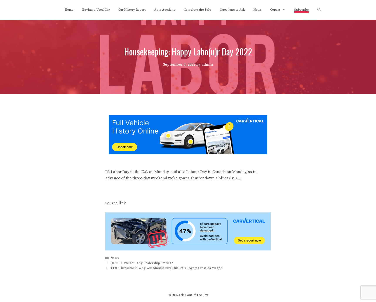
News (257, 10)
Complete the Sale (197, 10)
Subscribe (301, 10)
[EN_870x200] (188, 249)
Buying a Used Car (96, 10)
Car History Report (132, 10)
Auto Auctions (164, 10)
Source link (115, 203)
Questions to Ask (232, 10)
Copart (275, 10)
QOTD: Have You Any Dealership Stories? (142, 263)
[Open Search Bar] (319, 10)
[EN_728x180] (188, 153)
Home (69, 10)
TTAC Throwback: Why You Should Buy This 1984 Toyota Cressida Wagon (167, 268)
